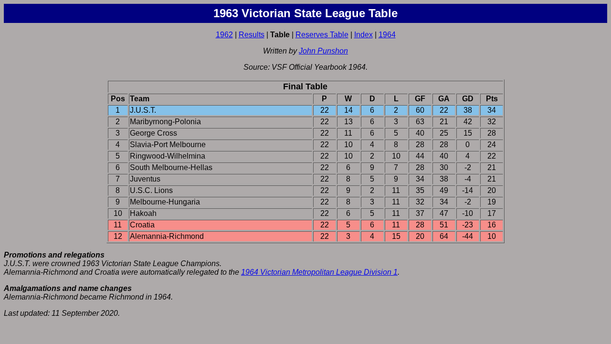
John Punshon (323, 51)
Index (363, 35)
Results (251, 35)
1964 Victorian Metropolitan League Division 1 (319, 272)
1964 (387, 35)
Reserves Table (321, 35)
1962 (224, 35)
